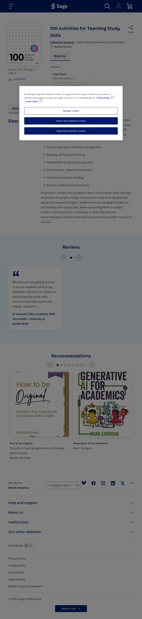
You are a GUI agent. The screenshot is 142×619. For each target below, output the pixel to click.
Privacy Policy (103, 97)
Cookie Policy (31, 101)
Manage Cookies (71, 110)
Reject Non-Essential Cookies (71, 131)
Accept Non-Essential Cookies (71, 121)
